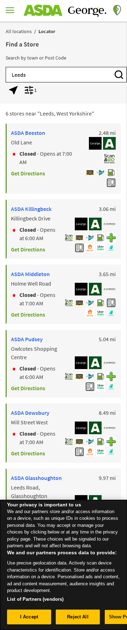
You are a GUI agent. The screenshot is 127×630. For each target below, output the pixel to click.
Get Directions (28, 173)
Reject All (77, 616)
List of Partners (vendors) (35, 599)
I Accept (29, 616)
